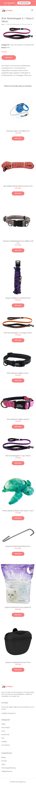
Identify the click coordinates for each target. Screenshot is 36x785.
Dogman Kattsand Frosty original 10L (18, 607)
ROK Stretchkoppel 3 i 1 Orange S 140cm (18, 333)
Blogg (3, 757)
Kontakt (4, 761)
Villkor (3, 764)
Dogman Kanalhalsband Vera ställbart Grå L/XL (18, 242)
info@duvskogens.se (8, 713)
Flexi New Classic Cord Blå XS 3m (18, 131)
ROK (32, 45)
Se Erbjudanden (24, 3)
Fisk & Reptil (5, 727)
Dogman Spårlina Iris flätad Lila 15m (18, 298)
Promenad (26, 45)
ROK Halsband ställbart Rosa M (18, 419)
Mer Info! (8, 57)
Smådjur (4, 741)
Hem (3, 24)
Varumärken (18, 45)
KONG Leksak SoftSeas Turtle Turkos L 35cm (18, 511)
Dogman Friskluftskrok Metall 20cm (18, 546)
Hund (11, 45)
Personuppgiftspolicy (8, 768)
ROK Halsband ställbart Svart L (18, 373)
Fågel (3, 724)
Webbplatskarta (6, 771)
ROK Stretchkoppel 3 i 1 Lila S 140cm (18, 456)
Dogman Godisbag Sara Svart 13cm (18, 662)
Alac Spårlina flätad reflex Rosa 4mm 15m (18, 186)
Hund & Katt (5, 734)
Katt (2, 738)
